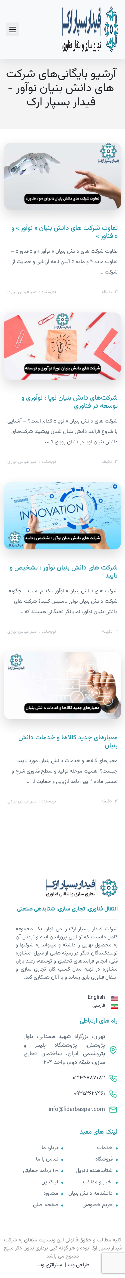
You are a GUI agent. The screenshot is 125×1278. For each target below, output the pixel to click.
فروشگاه (104, 1160)
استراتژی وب (50, 1265)
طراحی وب (78, 1265)
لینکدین (49, 1182)
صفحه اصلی (45, 1205)
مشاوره (50, 1194)
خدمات (105, 1148)
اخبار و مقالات (98, 1182)
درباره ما (50, 1148)
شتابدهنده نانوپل (94, 1171)
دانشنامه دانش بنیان (90, 1194)
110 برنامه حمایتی (40, 1171)
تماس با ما (47, 1160)
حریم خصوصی (97, 1205)
